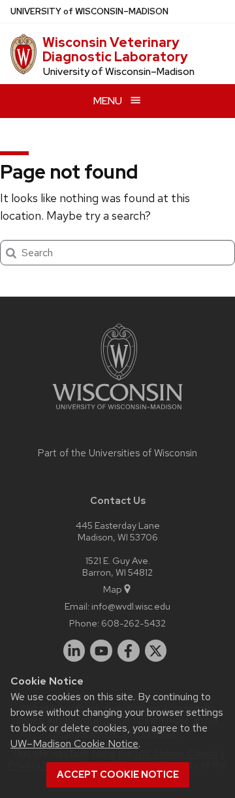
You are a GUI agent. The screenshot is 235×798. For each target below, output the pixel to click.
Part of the (117, 453)
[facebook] (129, 651)
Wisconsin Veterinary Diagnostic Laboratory (115, 49)
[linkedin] (74, 651)
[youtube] (101, 651)
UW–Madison (89, 11)
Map (112, 589)
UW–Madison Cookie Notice (74, 743)
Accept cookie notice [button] (118, 774)
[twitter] (156, 651)
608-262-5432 (133, 623)
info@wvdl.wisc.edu (130, 606)
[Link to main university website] (117, 412)
